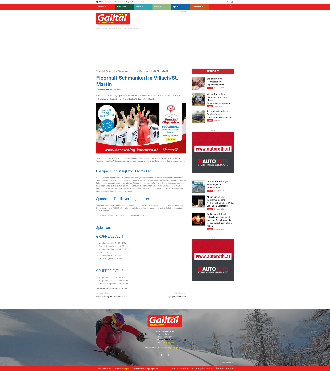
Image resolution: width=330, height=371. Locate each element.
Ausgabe (200, 368)
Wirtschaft (121, 6)
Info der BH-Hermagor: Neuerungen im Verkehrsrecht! (218, 184)
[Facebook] (228, 1)
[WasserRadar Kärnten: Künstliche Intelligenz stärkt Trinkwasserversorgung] (198, 99)
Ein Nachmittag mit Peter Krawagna (111, 296)
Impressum (154, 369)
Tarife (209, 368)
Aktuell (101, 6)
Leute (156, 6)
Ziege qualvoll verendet (176, 296)
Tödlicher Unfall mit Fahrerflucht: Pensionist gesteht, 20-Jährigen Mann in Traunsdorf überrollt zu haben (220, 220)
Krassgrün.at (126, 369)
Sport (175, 6)
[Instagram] (232, 1)
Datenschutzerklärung (141, 369)
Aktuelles (213, 71)
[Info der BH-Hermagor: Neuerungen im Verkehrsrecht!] (198, 186)
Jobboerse (196, 6)
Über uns (219, 368)
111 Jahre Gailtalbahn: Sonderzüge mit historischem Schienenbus (220, 114)
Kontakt (230, 368)
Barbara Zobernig (105, 89)
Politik (138, 6)
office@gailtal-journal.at (174, 347)
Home (98, 28)
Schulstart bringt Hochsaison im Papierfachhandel (215, 81)
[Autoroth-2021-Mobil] (213, 173)
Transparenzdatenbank (182, 368)
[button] (231, 7)
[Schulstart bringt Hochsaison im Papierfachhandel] (198, 83)
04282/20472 (168, 342)
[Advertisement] (183, 18)
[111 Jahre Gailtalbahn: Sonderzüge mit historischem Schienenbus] (198, 116)
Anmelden (142, 2)
